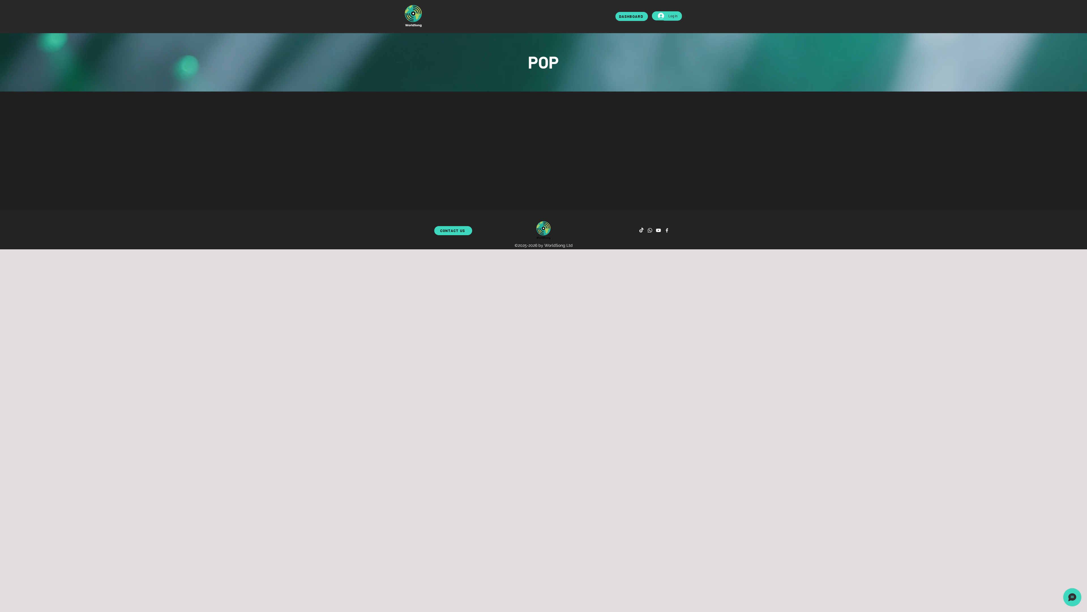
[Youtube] (658, 230)
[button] (413, 16)
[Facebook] (667, 230)
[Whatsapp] (650, 230)
